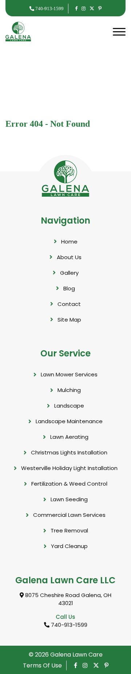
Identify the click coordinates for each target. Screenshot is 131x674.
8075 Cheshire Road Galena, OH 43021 (67, 599)
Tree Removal (69, 530)
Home (69, 241)
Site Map (69, 319)
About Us (69, 257)
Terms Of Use (42, 665)
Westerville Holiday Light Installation (69, 468)
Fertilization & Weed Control (69, 483)
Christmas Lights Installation (69, 452)
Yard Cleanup (69, 546)
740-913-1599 (49, 8)
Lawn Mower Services (69, 374)
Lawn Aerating (69, 437)
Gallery (69, 273)
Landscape (69, 405)
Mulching (69, 390)
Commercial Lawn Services (69, 515)
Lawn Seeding (69, 499)
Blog (69, 288)
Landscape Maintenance (69, 421)
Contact (69, 304)
